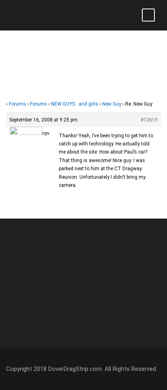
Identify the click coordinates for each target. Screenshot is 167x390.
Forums (17, 104)
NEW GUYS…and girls (74, 104)
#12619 (149, 120)
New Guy (111, 104)
